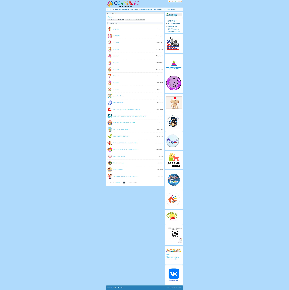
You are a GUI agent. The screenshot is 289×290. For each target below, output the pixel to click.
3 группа (116, 49)
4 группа (116, 56)
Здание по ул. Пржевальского (135, 19)
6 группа (116, 69)
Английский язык (118, 96)
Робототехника (118, 169)
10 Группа (116, 36)
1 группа (116, 29)
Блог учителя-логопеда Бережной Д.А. (125, 143)
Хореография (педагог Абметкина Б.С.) (125, 176)
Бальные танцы (118, 102)
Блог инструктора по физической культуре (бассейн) (129, 116)
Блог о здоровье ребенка (121, 129)
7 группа (116, 76)
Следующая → (118, 182)
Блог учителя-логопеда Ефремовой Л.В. (126, 149)
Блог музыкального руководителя (124, 123)
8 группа (116, 82)
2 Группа (116, 42)
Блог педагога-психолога (121, 136)
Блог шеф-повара (119, 156)
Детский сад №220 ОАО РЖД (113, 287)
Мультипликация (118, 163)
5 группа (116, 62)
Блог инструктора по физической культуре (126, 109)
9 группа (116, 89)
